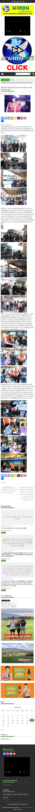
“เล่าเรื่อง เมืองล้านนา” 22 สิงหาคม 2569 (17, 518)
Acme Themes (17, 809)
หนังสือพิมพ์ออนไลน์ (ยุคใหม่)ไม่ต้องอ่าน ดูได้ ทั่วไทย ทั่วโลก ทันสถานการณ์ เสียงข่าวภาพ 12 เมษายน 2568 (9, 490)
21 (27, 720)
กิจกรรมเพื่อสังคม (7, 794)
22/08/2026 (5, 526)
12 (17, 718)
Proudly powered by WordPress (11, 807)
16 (3, 720)
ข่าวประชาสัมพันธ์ (17, 794)
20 (22, 720)
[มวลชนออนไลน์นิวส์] (2, 74)
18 (13, 720)
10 (8, 718)
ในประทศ (4, 482)
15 (32, 718)
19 (17, 720)
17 (8, 720)
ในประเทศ (5, 797)
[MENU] (33, 74)
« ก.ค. (2, 730)
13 (22, 718)
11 (13, 718)
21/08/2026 (5, 579)
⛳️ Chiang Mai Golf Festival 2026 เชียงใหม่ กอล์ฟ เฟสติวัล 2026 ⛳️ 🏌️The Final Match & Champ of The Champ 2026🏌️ (17, 542)
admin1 (11, 93)
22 (32, 720)
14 (27, 718)
